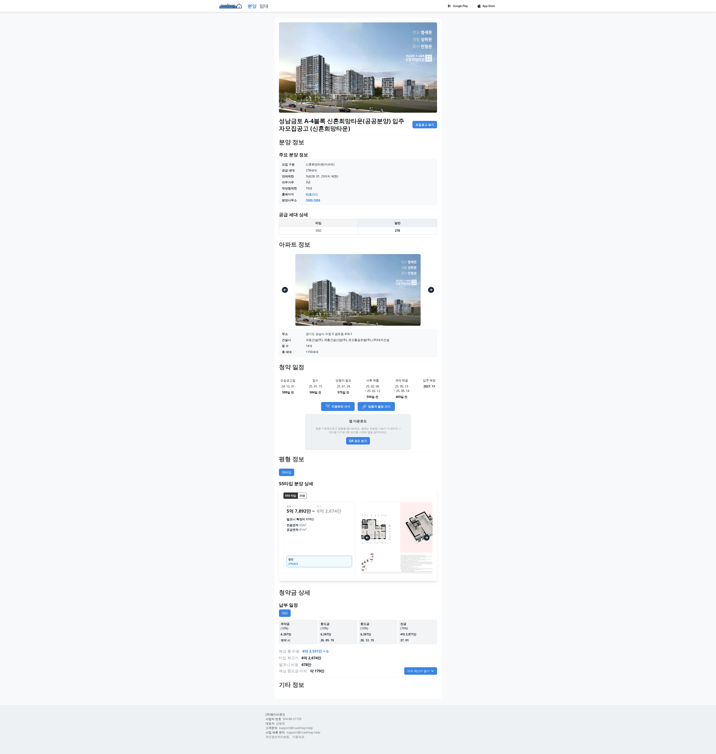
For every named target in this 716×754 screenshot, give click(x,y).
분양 (252, 6)
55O (285, 613)
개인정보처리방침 (277, 737)
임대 (264, 6)
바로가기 (312, 194)
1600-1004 (313, 200)
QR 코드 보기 (358, 441)
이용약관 (298, 737)
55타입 (286, 472)
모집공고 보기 (424, 125)
